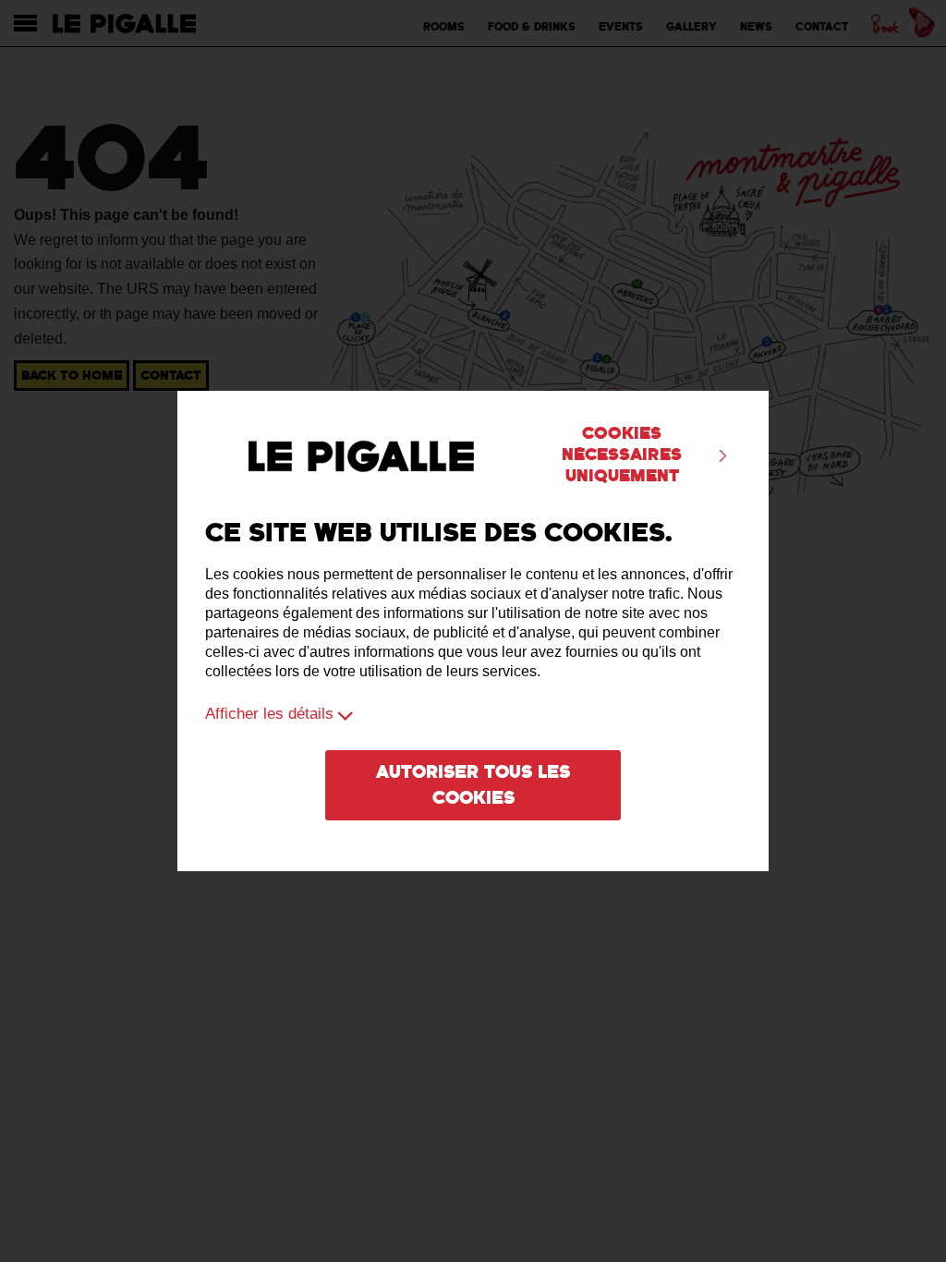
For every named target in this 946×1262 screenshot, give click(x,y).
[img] (723, 456)
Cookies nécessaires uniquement (622, 455)
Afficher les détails (269, 713)
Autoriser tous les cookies (473, 785)
